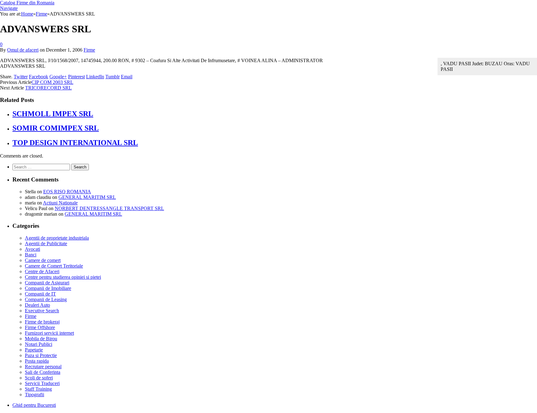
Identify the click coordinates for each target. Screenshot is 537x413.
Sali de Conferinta (42, 372)
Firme (89, 50)
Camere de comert (43, 260)
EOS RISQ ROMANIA (67, 191)
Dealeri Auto (37, 305)
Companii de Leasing (46, 299)
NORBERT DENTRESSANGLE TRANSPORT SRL (109, 208)
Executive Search (42, 310)
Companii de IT (40, 293)
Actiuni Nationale (60, 202)
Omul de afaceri (23, 50)
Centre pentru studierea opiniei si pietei (63, 277)
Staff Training (38, 389)
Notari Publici (38, 344)
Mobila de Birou (41, 338)
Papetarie (34, 349)
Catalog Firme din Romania (27, 2)
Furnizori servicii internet (49, 333)
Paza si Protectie (41, 355)
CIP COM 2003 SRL (52, 82)
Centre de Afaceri (42, 271)
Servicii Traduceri (42, 383)
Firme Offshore (40, 327)
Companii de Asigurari (47, 282)
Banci (30, 254)
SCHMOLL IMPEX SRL (52, 114)
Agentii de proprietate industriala (57, 238)
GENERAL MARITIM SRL (87, 197)
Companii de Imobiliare (48, 288)
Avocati (32, 249)
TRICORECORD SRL (48, 87)
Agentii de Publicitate (46, 243)
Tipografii (34, 394)
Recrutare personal (43, 366)
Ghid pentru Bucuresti (34, 405)
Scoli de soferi (39, 377)
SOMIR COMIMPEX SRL (55, 128)
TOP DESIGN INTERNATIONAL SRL (75, 143)
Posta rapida (37, 361)
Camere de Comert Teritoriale (54, 265)
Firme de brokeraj (42, 321)
